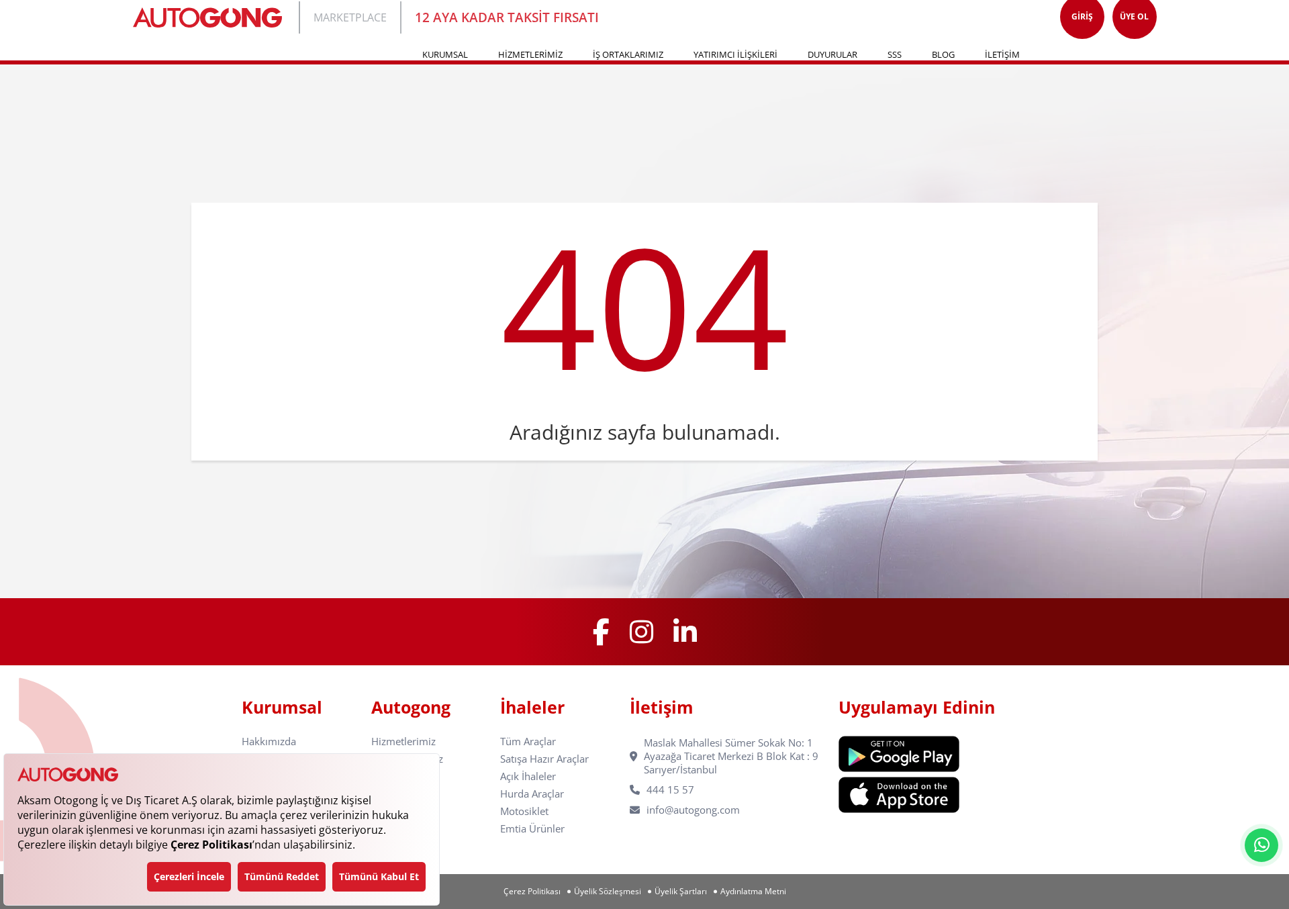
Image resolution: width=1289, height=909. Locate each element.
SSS (895, 54)
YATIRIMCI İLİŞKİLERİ (735, 54)
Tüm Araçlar (528, 741)
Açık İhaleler (528, 776)
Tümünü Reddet (281, 876)
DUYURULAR (832, 54)
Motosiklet (524, 811)
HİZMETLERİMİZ (530, 54)
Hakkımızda (269, 741)
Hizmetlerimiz (403, 741)
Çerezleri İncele (189, 876)
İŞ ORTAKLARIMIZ (628, 54)
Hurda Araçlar (532, 794)
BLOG (943, 54)
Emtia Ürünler (532, 829)
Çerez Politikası (532, 892)
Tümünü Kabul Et (379, 876)
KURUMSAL (445, 54)
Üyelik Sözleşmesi (607, 892)
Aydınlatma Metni (753, 892)
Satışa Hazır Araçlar (544, 759)
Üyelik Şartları (681, 892)
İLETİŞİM (1002, 54)
